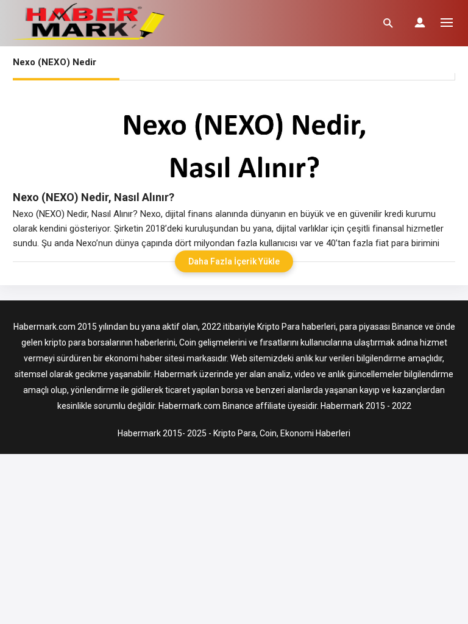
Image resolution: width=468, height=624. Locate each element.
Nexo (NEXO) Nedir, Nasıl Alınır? (93, 197)
